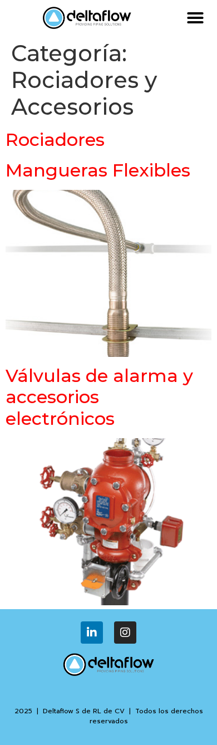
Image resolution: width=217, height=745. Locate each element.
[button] (195, 17)
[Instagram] (125, 632)
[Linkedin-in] (92, 632)
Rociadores (55, 139)
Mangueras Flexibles (98, 170)
